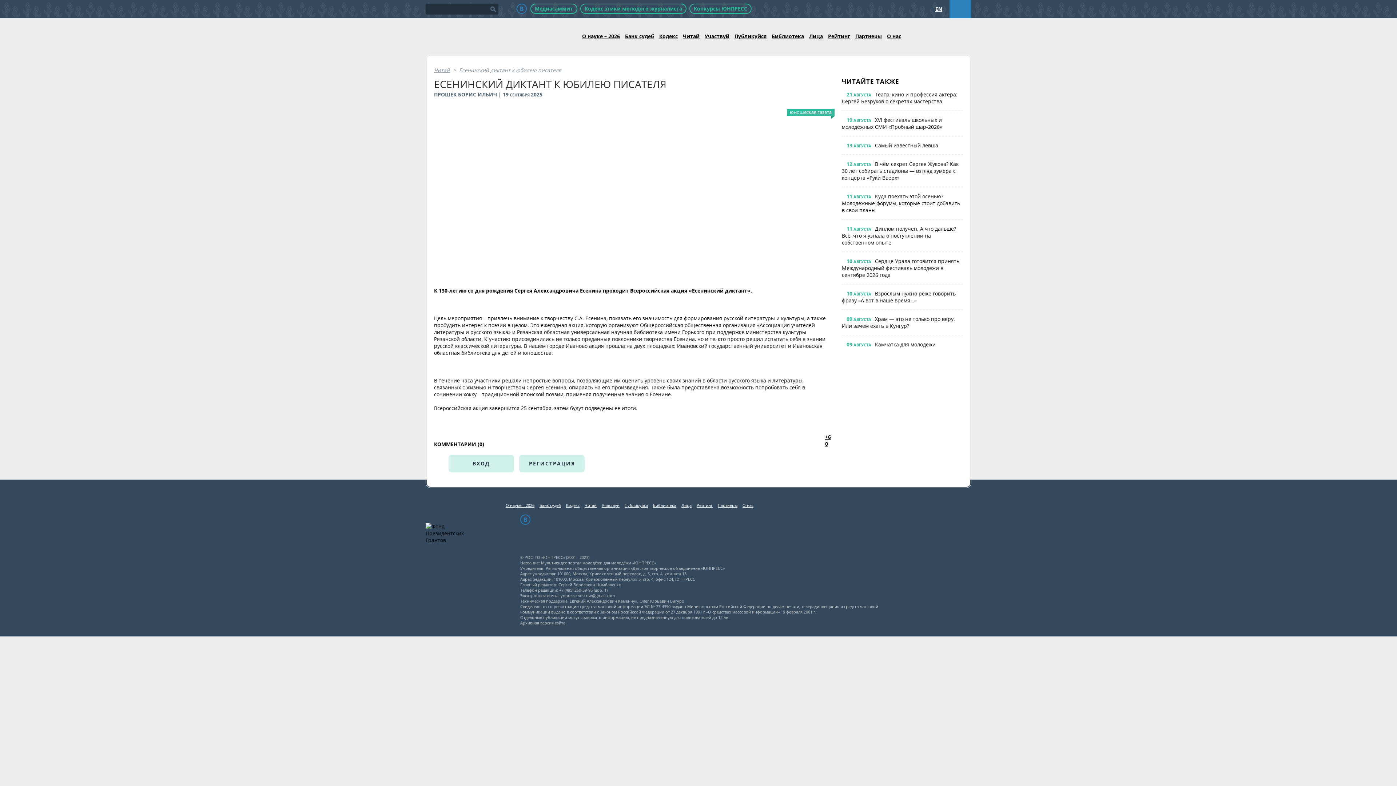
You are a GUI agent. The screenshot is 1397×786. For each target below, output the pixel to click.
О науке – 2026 (601, 36)
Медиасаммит (554, 8)
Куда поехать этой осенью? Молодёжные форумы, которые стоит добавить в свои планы (901, 203)
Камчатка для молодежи (905, 344)
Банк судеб (639, 36)
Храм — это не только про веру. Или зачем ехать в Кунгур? (898, 322)
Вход (481, 463)
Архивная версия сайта (542, 623)
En (938, 8)
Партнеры (868, 36)
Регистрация (552, 463)
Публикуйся (751, 36)
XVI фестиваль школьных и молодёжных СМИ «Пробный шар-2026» (892, 123)
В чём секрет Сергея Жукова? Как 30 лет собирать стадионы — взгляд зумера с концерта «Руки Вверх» (900, 170)
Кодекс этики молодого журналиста (633, 8)
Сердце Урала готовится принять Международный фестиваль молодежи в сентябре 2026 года (900, 268)
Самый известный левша (906, 145)
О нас (894, 36)
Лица (816, 36)
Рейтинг (839, 36)
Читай (691, 36)
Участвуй (717, 36)
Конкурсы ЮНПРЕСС (720, 8)
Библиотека (788, 36)
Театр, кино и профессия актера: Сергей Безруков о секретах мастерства (900, 98)
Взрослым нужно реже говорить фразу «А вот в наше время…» (899, 297)
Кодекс (668, 36)
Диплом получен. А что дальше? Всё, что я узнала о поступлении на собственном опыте (899, 235)
